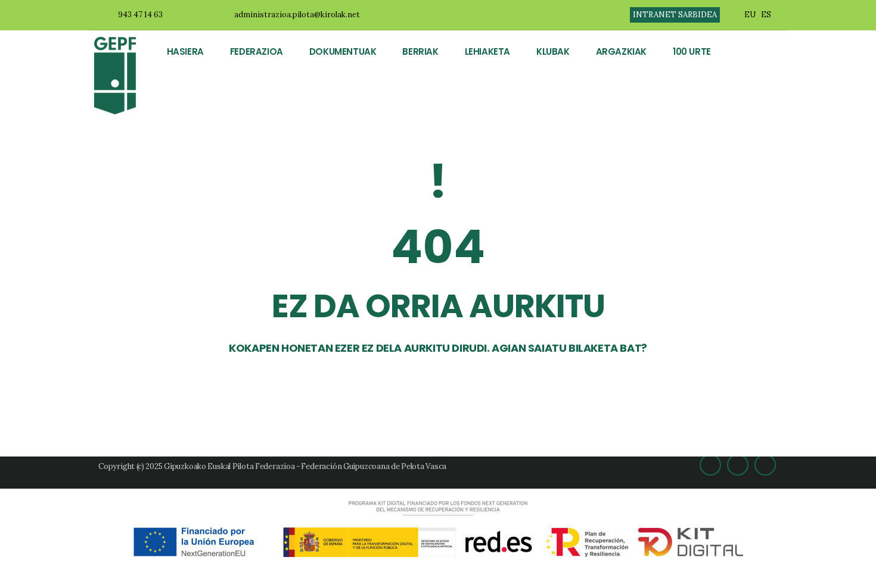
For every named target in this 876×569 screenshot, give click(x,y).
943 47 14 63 (140, 15)
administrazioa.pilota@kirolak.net (297, 15)
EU (750, 15)
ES (766, 15)
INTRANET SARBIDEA (675, 15)
